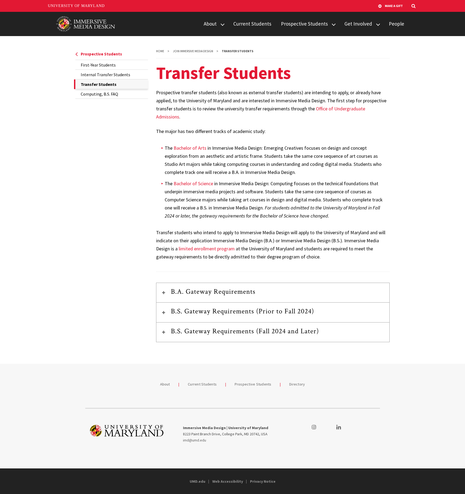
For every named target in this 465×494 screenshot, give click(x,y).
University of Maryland (76, 6)
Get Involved (358, 23)
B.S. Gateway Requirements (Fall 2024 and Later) (245, 331)
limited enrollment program (207, 249)
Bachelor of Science (193, 183)
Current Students (252, 23)
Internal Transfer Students (105, 74)
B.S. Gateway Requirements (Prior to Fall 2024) (242, 311)
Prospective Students (304, 23)
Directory (297, 384)
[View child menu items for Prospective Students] (334, 24)
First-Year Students (98, 65)
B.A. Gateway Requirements (213, 291)
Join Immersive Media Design (193, 51)
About (210, 23)
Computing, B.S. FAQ (99, 94)
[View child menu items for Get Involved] (378, 24)
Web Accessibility (227, 481)
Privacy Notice (263, 481)
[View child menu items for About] (222, 24)
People (396, 23)
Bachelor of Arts (190, 148)
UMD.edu (197, 481)
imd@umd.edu (194, 440)
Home (160, 51)
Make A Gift (394, 6)
